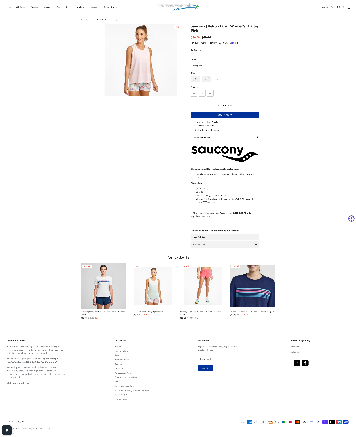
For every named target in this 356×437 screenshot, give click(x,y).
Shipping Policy (122, 359)
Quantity (195, 87)
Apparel (47, 7)
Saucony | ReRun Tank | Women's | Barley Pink (103, 20)
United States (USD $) (19, 421)
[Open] (7, 430)
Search (118, 346)
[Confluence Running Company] (178, 7)
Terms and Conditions (124, 385)
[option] (141, 60)
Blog (68, 7)
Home (8, 7)
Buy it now (225, 115)
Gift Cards (20, 7)
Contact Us (119, 368)
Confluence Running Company (24, 429)
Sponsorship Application (126, 377)
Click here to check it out (18, 382)
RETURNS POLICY (242, 213)
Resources (93, 7)
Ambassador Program (124, 372)
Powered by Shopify (43, 429)
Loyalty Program (122, 399)
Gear (58, 7)
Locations (80, 7)
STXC (117, 381)
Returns (118, 355)
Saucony (197, 50)
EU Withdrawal (121, 394)
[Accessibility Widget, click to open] (351, 218)
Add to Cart (224, 105)
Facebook (295, 346)
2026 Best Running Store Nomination (132, 390)
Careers (118, 364)
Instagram (295, 351)
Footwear (35, 7)
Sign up (205, 368)
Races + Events (110, 7)
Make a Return (121, 350)
